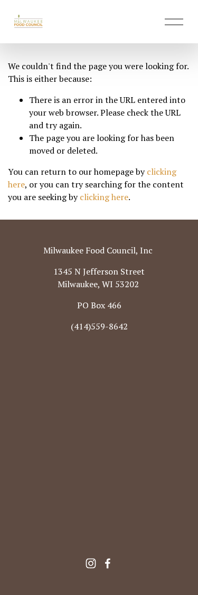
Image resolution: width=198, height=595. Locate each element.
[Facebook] (107, 563)
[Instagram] (91, 563)
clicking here (104, 197)
